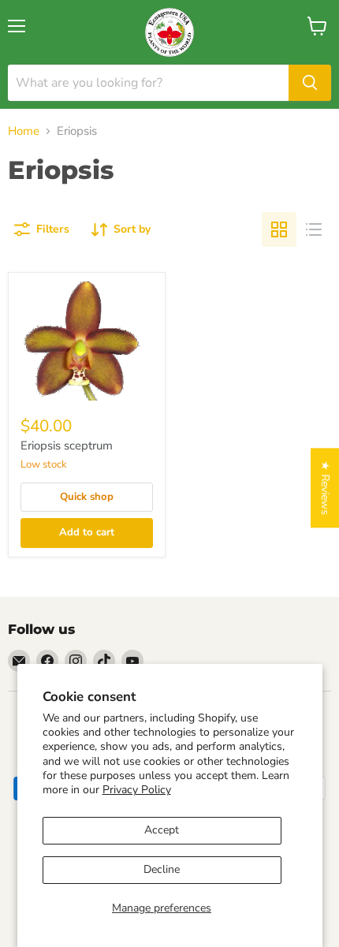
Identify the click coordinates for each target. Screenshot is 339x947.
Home (23, 131)
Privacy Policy (136, 789)
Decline (161, 869)
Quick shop (87, 497)
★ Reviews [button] (325, 487)
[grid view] (279, 229)
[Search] (310, 83)
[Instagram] (76, 661)
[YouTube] (132, 661)
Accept (161, 829)
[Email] (19, 661)
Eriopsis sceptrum (66, 445)
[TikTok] (104, 661)
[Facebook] (47, 661)
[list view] (313, 229)
